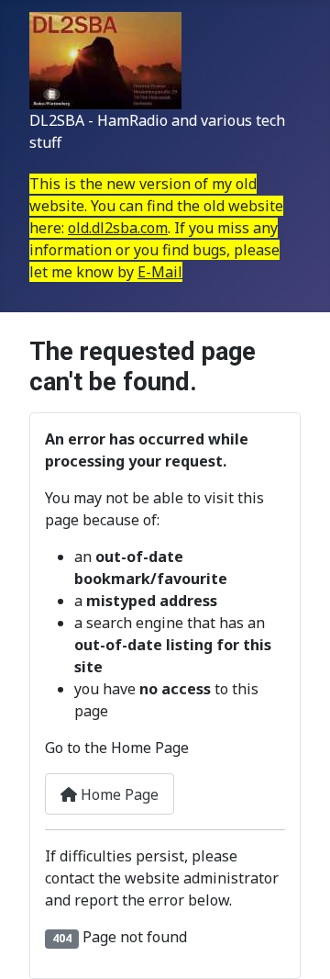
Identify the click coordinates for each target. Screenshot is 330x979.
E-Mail (160, 272)
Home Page (118, 794)
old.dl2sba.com (118, 228)
